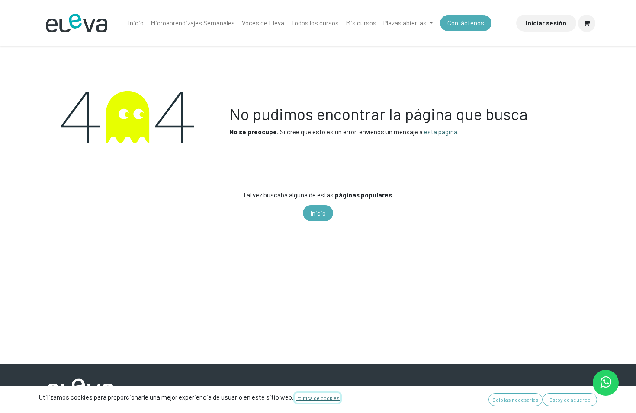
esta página (440, 132)
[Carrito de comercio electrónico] (586, 23)
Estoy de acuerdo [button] (570, 400)
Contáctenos (465, 23)
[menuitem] (136, 23)
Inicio (318, 213)
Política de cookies (318, 398)
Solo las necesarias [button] (515, 400)
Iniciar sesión (546, 23)
